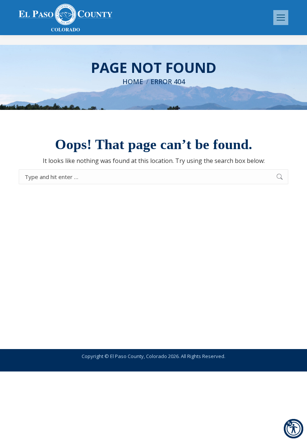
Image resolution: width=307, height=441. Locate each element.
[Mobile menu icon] (280, 17)
